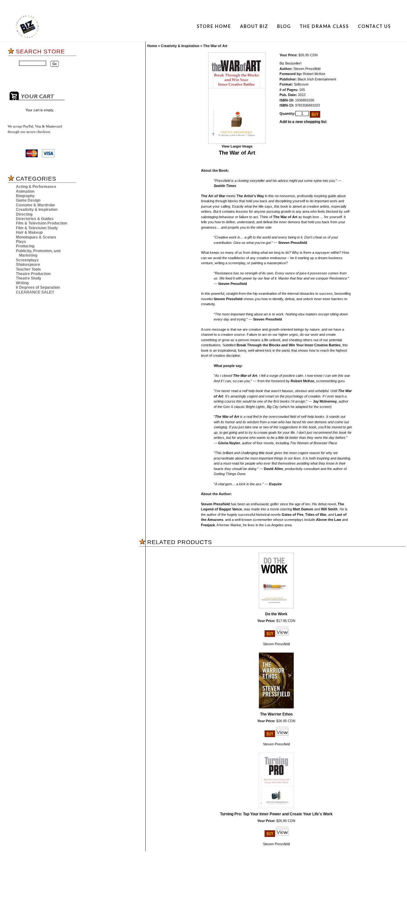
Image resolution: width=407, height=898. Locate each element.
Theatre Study (28, 278)
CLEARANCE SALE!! (35, 292)
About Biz (254, 26)
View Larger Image (237, 146)
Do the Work (276, 614)
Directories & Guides (35, 219)
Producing (25, 246)
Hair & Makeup (29, 232)
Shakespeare (28, 264)
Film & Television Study (37, 228)
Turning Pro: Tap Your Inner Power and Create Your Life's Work (276, 814)
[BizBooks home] (27, 26)
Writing (22, 283)
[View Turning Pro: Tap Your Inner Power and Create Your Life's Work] (282, 835)
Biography (25, 196)
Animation (25, 191)
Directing (24, 214)
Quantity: (287, 113)
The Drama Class (324, 26)
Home (152, 46)
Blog (284, 26)
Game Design (28, 200)
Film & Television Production (41, 223)
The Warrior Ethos (276, 714)
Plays (21, 241)
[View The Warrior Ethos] (282, 736)
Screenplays (27, 260)
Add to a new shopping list (303, 122)
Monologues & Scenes (36, 237)
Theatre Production (33, 274)
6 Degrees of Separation (38, 287)
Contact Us (374, 26)
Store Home (214, 26)
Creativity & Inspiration (37, 209)
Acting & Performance (36, 186)
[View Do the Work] (282, 635)
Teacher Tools (28, 269)
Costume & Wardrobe (35, 205)
